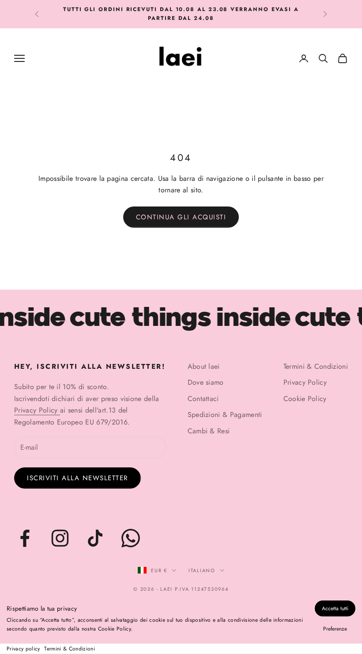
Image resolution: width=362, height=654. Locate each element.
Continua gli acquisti (181, 217)
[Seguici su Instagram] (60, 538)
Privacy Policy (37, 410)
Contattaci (203, 399)
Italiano (202, 570)
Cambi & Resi (209, 431)
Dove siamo (206, 382)
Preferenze (335, 629)
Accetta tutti (335, 608)
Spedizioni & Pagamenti (225, 414)
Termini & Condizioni (69, 649)
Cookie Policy (305, 399)
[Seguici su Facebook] (24, 538)
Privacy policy (23, 649)
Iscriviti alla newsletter (77, 478)
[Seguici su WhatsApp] (130, 538)
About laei (204, 366)
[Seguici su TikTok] (95, 538)
